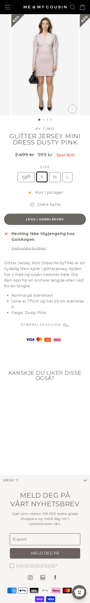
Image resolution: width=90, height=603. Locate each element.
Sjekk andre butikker (29, 248)
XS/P (26, 177)
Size (45, 167)
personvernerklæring (36, 567)
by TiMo (45, 129)
